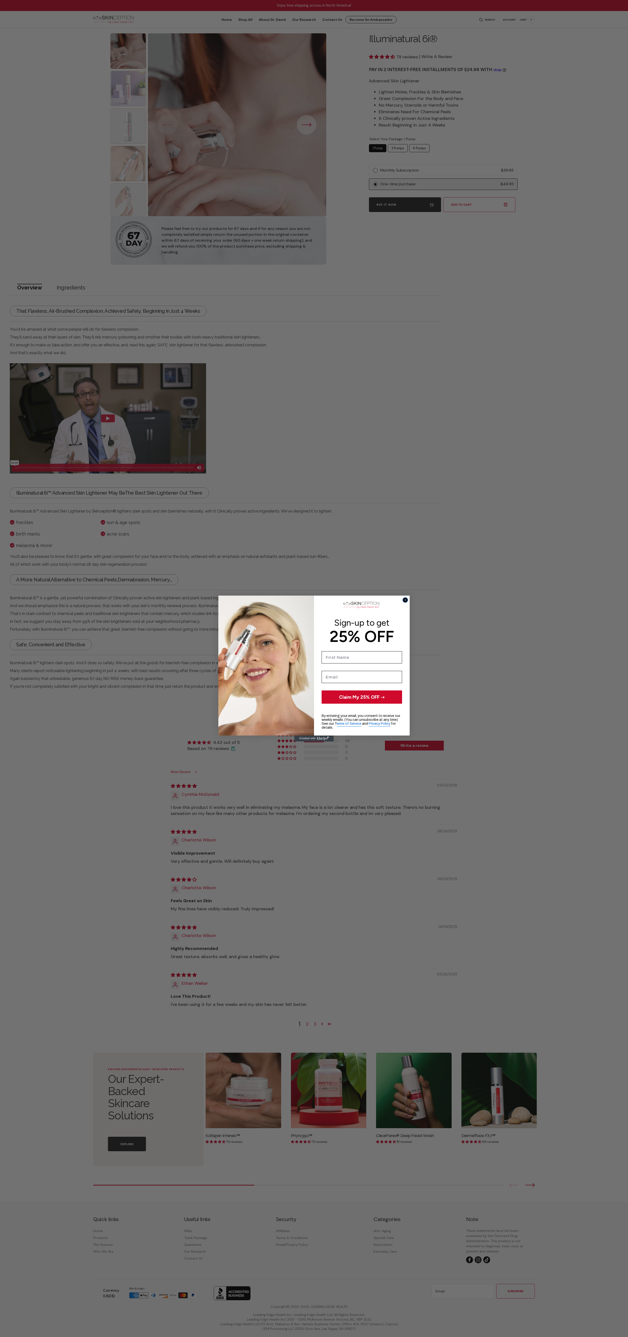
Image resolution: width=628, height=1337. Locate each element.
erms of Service (349, 723)
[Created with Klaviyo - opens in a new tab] (314, 738)
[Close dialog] (405, 600)
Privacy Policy (379, 723)
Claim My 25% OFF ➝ (362, 697)
